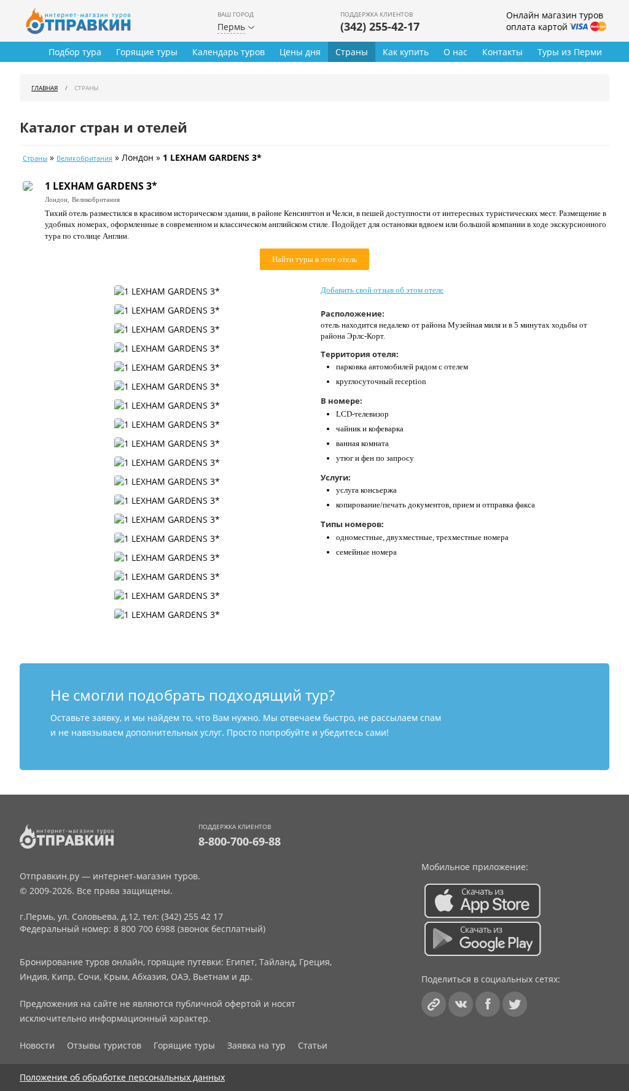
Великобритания (84, 158)
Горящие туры (147, 52)
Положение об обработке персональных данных (122, 1077)
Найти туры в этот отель (314, 259)
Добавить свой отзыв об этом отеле (382, 290)
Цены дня (300, 52)
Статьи (312, 1045)
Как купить (406, 52)
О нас (455, 52)
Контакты (502, 52)
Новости (37, 1045)
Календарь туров (228, 52)
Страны (351, 52)
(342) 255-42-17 (380, 26)
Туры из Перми (569, 52)
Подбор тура (75, 52)
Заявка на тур (256, 1045)
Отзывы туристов (104, 1045)
